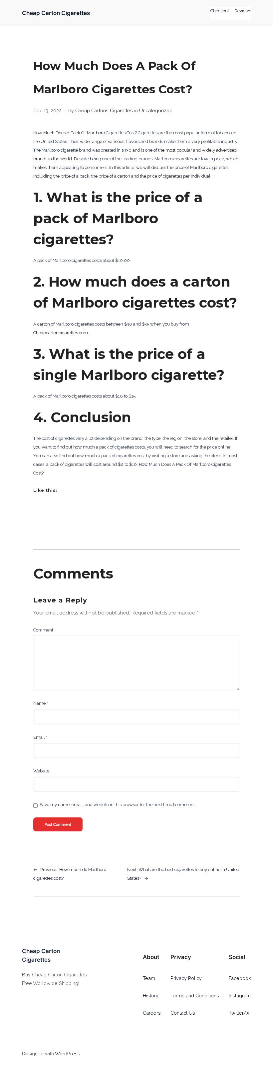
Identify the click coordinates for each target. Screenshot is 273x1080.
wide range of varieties (102, 141)
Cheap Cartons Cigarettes (104, 110)
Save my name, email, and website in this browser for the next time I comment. (118, 804)
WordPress (67, 1053)
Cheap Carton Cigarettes (56, 13)
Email (40, 737)
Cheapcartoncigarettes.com (60, 332)
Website (41, 770)
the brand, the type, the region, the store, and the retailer (178, 438)
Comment (44, 629)
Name (40, 703)
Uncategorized (155, 110)
